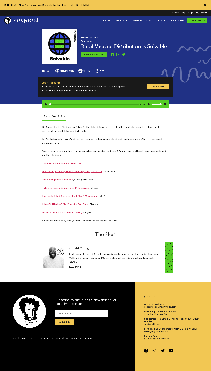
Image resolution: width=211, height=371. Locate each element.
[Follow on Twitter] (163, 351)
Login (190, 13)
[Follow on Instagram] (154, 351)
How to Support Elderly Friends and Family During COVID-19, (72, 171)
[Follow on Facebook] (146, 351)
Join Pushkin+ (158, 86)
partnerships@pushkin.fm (156, 338)
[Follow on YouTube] (171, 351)
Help (184, 13)
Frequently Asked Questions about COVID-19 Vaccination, (71, 196)
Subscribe (64, 322)
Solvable (87, 41)
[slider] (94, 104)
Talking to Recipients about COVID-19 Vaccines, (66, 188)
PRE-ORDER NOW (79, 5)
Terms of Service (42, 338)
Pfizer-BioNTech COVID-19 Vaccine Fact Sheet (65, 204)
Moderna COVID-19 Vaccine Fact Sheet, (62, 212)
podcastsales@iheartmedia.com (160, 306)
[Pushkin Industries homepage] (21, 20)
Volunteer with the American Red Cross (61, 163)
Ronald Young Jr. (90, 37)
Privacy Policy (26, 338)
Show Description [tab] (54, 116)
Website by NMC (86, 338)
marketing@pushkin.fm (155, 314)
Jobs (15, 338)
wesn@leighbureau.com (156, 331)
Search (175, 13)
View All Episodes (93, 54)
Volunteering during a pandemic (57, 179)
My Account (201, 13)
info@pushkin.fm (152, 324)
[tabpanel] (105, 174)
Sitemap (56, 338)
